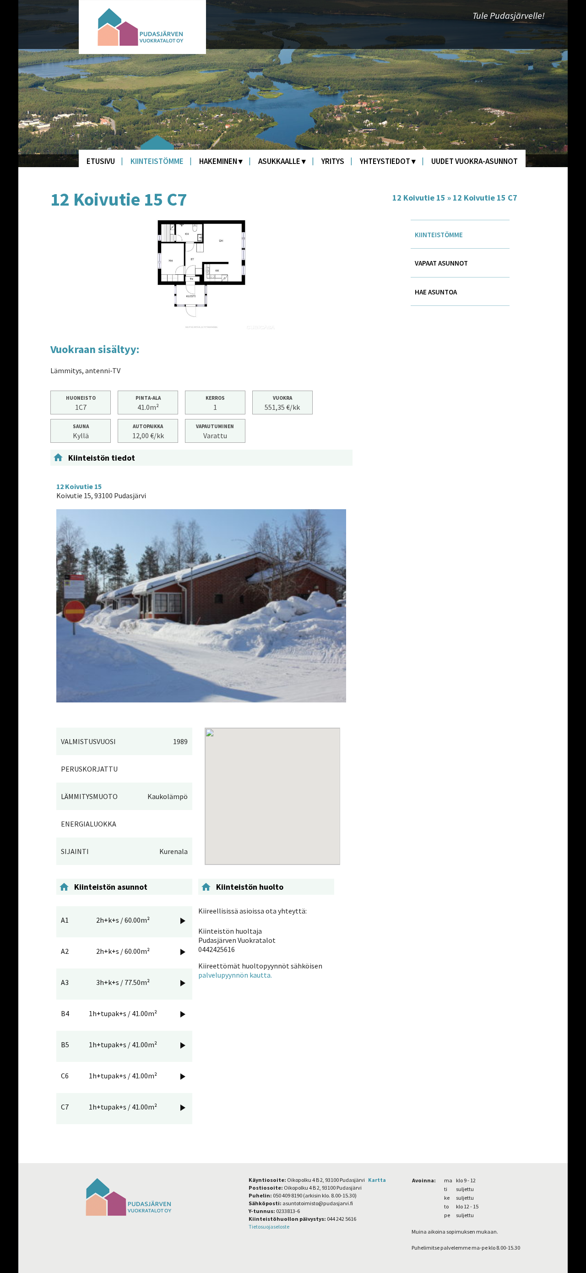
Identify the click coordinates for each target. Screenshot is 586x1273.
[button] (272, 790)
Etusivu (101, 161)
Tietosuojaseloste (269, 1226)
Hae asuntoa (436, 292)
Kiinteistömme (157, 161)
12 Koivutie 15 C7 (485, 197)
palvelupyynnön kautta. (235, 974)
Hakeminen (218, 161)
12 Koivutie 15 (418, 197)
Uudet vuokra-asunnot (474, 161)
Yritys (332, 161)
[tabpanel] (201, 274)
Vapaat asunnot (441, 263)
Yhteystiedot (385, 161)
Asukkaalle (279, 161)
